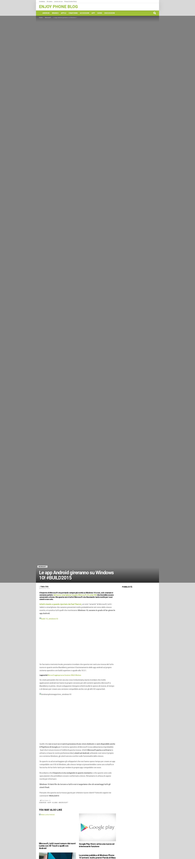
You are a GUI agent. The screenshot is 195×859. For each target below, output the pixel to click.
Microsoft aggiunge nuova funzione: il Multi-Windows (64, 675)
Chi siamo (49, 1)
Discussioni (109, 13)
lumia (55, 802)
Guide (99, 13)
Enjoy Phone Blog (58, 6)
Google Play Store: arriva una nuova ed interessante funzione (96, 845)
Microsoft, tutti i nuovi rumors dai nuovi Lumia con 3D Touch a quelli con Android (57, 845)
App (93, 13)
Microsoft (64, 802)
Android (46, 13)
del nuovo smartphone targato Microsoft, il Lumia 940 (75, 595)
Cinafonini (73, 13)
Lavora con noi (58, 1)
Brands (55, 13)
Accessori (84, 13)
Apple (63, 13)
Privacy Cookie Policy (70, 1)
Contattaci (42, 1)
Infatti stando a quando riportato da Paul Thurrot (60, 604)
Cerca (154, 13)
